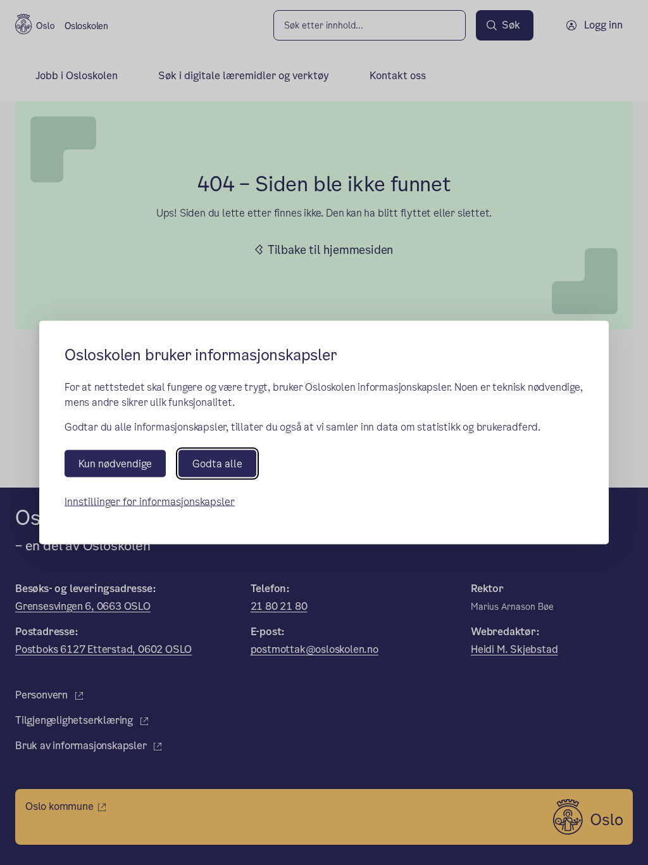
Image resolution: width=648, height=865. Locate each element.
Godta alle (217, 463)
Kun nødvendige (115, 463)
